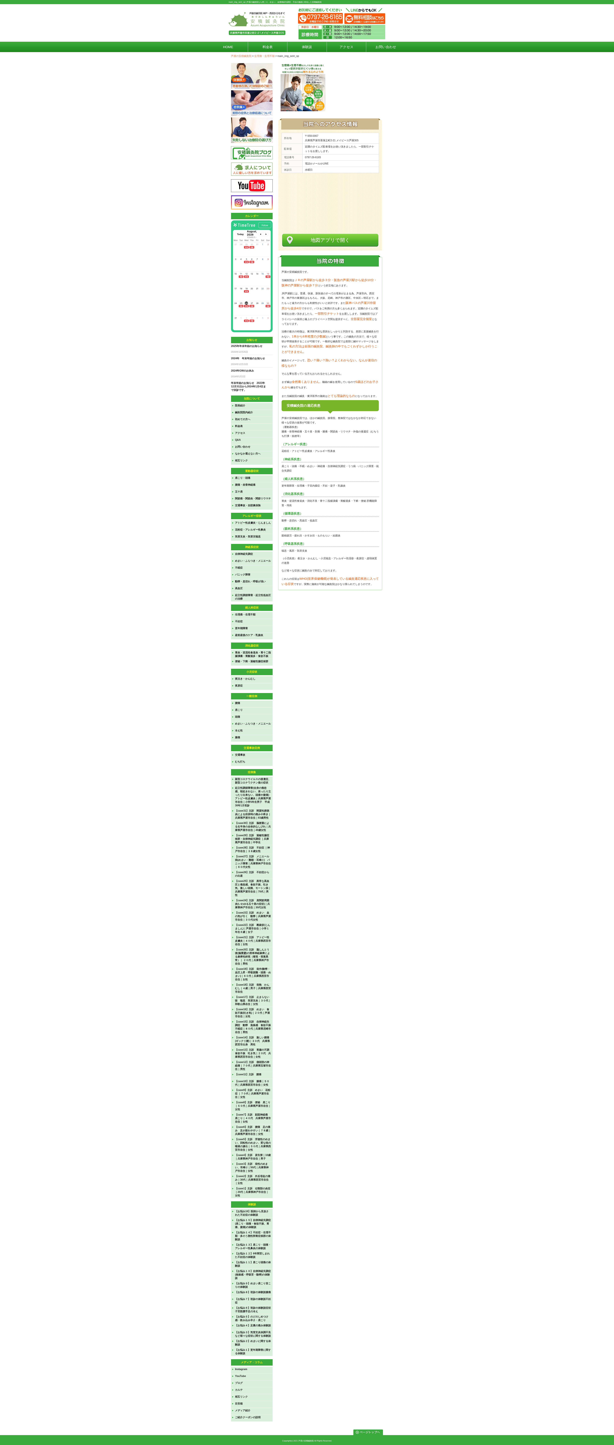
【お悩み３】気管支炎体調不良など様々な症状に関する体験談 (253, 1334)
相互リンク (241, 460)
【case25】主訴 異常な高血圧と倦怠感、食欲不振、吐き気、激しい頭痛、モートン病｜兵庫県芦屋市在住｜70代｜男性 (253, 888)
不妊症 (239, 621)
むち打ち (240, 761)
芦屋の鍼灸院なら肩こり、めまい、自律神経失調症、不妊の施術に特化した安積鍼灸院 (284, 2)
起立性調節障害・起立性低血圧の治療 (253, 597)
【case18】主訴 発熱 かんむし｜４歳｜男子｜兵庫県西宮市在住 (253, 988)
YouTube (240, 1376)
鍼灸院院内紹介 (244, 412)
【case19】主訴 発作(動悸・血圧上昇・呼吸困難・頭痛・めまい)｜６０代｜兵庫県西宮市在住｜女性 (253, 974)
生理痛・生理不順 (245, 614)
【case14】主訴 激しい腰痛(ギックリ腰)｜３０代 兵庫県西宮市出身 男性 (252, 1041)
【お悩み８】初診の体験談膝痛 (253, 1292)
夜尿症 (239, 685)
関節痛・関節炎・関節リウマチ (253, 498)
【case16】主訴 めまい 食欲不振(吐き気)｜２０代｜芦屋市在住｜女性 (252, 1013)
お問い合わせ (242, 446)
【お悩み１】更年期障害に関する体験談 (253, 1351)
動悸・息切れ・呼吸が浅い (250, 581)
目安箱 (239, 1403)
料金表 (239, 426)
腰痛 (237, 703)
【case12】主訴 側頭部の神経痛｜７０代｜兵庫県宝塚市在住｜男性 (253, 1065)
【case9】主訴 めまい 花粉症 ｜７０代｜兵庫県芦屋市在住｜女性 (252, 1093)
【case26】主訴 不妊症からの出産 (252, 874)
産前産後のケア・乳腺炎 (249, 635)
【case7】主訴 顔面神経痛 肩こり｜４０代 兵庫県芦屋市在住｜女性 (253, 1118)
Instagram (241, 1369)
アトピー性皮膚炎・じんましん (253, 522)
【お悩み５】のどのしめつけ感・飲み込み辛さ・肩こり (251, 1318)
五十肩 (239, 491)
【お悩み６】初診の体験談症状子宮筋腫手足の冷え (253, 1309)
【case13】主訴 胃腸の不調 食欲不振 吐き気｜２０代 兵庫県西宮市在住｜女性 (253, 1053)
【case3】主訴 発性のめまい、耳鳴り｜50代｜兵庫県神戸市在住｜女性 (252, 1167)
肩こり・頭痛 (242, 478)
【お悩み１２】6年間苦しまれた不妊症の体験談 (252, 1255)
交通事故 (240, 754)
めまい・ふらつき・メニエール (253, 560)
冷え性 (239, 730)
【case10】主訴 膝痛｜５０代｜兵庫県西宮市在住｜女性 (252, 1083)
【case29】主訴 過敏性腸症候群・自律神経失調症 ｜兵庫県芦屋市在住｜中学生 (252, 839)
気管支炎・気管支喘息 (248, 536)
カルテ (239, 1389)
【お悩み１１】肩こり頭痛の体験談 (253, 1264)
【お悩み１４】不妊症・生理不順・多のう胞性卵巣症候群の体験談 (253, 1236)
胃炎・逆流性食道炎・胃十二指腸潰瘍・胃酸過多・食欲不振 (253, 654)
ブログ (239, 1383)
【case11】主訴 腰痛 (248, 1074)
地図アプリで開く (330, 240)
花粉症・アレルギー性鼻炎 (250, 529)
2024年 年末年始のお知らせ (248, 358)
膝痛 (237, 737)
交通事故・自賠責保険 (248, 505)
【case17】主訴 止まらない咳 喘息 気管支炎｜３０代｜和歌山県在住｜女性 (253, 1000)
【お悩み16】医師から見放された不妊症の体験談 (252, 1213)
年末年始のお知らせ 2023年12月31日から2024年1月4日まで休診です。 (248, 386)
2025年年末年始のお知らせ (246, 346)
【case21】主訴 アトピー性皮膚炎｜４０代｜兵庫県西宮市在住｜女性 (253, 941)
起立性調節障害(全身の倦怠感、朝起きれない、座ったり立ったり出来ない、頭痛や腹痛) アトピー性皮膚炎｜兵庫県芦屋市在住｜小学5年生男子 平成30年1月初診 (253, 796)
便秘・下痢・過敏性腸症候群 (251, 661)
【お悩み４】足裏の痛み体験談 (253, 1325)
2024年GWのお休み (242, 370)
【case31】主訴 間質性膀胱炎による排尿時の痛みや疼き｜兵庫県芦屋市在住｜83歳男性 (253, 814)
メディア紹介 (242, 1410)
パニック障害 (242, 574)
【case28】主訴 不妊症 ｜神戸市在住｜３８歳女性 (252, 849)
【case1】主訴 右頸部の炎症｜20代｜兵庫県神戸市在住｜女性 (252, 1192)
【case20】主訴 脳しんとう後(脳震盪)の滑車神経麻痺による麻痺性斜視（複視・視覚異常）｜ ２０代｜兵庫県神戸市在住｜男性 (252, 956)
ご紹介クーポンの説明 (248, 1417)
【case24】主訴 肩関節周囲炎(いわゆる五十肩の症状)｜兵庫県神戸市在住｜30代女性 (252, 904)
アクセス (240, 433)
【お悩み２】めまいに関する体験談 (253, 1343)
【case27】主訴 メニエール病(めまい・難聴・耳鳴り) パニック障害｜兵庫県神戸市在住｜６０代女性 (253, 861)
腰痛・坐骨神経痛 (245, 484)
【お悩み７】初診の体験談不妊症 (253, 1301)
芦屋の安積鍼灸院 (306, 1441)
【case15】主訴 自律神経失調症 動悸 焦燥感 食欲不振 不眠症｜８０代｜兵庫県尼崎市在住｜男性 (253, 1027)
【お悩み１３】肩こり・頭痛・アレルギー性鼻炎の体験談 (253, 1246)
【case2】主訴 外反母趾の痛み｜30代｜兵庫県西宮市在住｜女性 (252, 1180)
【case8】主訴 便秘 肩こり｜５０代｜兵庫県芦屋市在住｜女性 (253, 1106)
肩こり (239, 710)
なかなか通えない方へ (248, 453)
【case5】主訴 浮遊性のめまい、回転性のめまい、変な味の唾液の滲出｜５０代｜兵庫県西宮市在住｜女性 (253, 1144)
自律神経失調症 (244, 554)
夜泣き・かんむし (245, 678)
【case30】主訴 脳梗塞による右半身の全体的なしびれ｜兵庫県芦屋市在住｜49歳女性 (253, 826)
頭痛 (237, 716)
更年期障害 (241, 628)
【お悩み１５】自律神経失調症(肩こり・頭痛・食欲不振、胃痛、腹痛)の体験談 (253, 1223)
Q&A (238, 439)
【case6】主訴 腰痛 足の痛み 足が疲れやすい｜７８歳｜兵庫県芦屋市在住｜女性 (253, 1130)
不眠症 (239, 567)
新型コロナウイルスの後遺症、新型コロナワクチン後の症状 (253, 781)
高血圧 (239, 588)
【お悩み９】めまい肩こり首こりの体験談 (253, 1285)
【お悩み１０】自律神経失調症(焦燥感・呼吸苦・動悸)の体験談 (253, 1274)
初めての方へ (242, 419)
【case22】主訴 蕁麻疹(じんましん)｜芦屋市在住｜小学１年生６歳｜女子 (252, 928)
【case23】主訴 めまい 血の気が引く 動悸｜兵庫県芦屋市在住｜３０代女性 (253, 916)
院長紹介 (240, 405)
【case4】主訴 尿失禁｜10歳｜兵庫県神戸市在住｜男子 (253, 1157)
